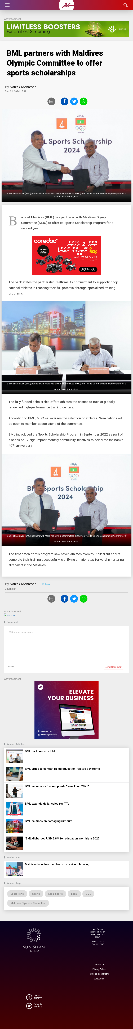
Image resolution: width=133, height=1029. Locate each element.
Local (74, 893)
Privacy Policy (99, 969)
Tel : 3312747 (98, 942)
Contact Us (99, 964)
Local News (17, 893)
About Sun (99, 979)
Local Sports (55, 893)
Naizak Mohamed (23, 87)
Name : (11, 666)
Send (113, 667)
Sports (36, 893)
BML (88, 893)
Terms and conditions (98, 974)
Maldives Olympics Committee (28, 903)
